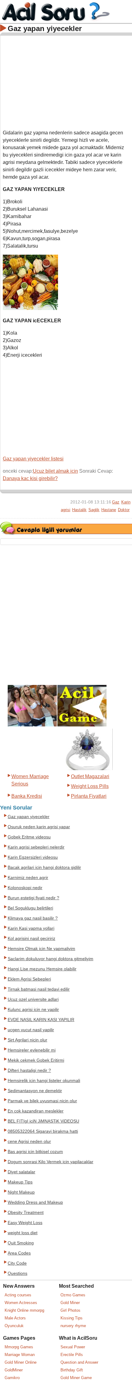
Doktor (124, 509)
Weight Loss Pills (90, 786)
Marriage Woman (20, 1354)
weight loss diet (22, 1233)
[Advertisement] (66, 81)
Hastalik (79, 509)
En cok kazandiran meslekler (36, 1111)
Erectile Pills (71, 1354)
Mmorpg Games (19, 1347)
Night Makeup (21, 1192)
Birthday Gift (71, 1370)
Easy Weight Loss (25, 1222)
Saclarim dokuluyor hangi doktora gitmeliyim (50, 958)
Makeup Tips (20, 1182)
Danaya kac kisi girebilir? (30, 478)
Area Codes (19, 1253)
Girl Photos (70, 1310)
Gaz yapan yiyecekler (28, 816)
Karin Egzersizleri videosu (33, 857)
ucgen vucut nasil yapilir (31, 1030)
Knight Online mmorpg (24, 1310)
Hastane (108, 509)
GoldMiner (14, 1370)
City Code (17, 1263)
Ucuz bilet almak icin (55, 471)
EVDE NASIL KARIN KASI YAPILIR (41, 1019)
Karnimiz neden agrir (28, 877)
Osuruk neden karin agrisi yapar (39, 827)
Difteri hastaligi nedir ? (29, 1070)
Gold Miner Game (76, 1377)
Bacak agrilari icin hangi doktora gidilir (44, 867)
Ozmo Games (72, 1295)
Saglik (93, 509)
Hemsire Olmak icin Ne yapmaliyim (41, 948)
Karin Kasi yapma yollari (31, 928)
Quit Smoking (21, 1243)
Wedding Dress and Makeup (35, 1202)
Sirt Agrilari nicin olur (27, 1040)
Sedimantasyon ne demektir (35, 1090)
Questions (17, 1273)
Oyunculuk (14, 1325)
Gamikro (12, 1377)
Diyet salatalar (21, 1172)
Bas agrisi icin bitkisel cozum (35, 1151)
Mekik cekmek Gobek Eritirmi (36, 1060)
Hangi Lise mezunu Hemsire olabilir (42, 969)
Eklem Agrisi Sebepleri (29, 979)
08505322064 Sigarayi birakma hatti (43, 1131)
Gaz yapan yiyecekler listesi (33, 458)
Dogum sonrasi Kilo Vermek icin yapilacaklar (50, 1161)
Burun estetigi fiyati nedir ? (33, 898)
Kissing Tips (71, 1318)
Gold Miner (70, 1302)
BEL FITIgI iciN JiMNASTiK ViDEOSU (43, 1121)
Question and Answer (79, 1362)
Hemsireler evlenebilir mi (32, 1050)
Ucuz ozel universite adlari (33, 999)
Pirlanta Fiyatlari (89, 796)
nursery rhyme (73, 1325)
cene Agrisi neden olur (29, 1141)
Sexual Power (72, 1347)
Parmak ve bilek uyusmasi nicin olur (42, 1101)
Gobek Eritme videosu (29, 837)
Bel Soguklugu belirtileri (30, 908)
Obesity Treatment (26, 1212)
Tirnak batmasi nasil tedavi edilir (39, 989)
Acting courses (18, 1295)
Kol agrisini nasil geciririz (31, 938)
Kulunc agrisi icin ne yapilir (33, 1009)
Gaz (115, 502)
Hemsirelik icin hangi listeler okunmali (44, 1080)
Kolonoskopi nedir (25, 887)
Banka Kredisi (26, 796)
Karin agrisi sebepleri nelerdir (36, 847)
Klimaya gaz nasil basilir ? (33, 918)
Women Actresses (21, 1302)
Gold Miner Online (21, 1362)
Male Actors (15, 1318)
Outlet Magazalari (90, 776)
